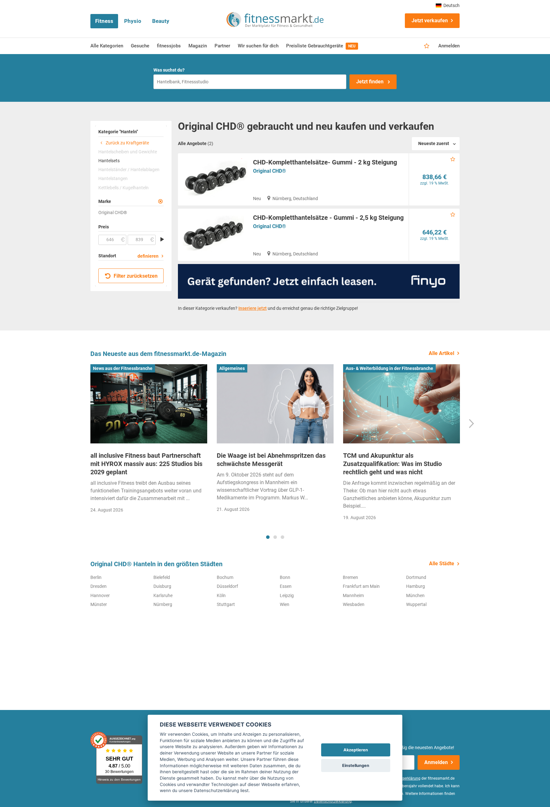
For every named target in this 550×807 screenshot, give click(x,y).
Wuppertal (416, 604)
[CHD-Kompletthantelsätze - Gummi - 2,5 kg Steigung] (213, 235)
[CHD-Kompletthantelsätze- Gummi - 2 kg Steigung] (213, 179)
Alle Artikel (441, 353)
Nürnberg (162, 604)
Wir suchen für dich (258, 46)
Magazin (197, 46)
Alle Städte (441, 563)
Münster (98, 604)
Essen (286, 586)
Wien (284, 604)
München (415, 595)
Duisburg (162, 586)
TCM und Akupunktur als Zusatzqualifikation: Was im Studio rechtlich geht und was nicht (392, 464)
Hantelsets (109, 160)
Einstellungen (355, 765)
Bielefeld (161, 577)
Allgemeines (232, 368)
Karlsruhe (163, 595)
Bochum (225, 577)
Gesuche (140, 46)
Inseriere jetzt (252, 308)
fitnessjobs (169, 46)
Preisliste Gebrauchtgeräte (321, 46)
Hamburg (415, 586)
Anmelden (449, 46)
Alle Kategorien (106, 46)
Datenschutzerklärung (333, 801)
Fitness (104, 21)
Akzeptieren (355, 750)
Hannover (100, 595)
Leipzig (287, 595)
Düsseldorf (227, 586)
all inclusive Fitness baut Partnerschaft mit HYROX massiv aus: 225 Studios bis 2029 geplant (146, 464)
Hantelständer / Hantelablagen (128, 169)
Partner (222, 46)
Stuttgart (226, 604)
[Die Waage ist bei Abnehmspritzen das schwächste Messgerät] (275, 404)
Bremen (350, 577)
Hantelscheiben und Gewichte (127, 151)
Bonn (285, 577)
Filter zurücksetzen (135, 276)
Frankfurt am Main (361, 586)
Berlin (96, 577)
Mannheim (353, 595)
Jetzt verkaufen (430, 20)
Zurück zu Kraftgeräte (127, 142)
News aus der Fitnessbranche (122, 368)
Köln (221, 595)
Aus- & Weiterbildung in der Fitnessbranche (389, 368)
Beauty (160, 21)
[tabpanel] (149, 440)
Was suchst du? (169, 70)
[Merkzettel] (427, 46)
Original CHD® (269, 171)
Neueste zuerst (433, 143)
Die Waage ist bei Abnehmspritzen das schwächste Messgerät (271, 460)
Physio (132, 21)
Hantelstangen (113, 178)
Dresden (98, 586)
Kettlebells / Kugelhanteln (123, 187)
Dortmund (416, 577)
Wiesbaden (353, 604)
